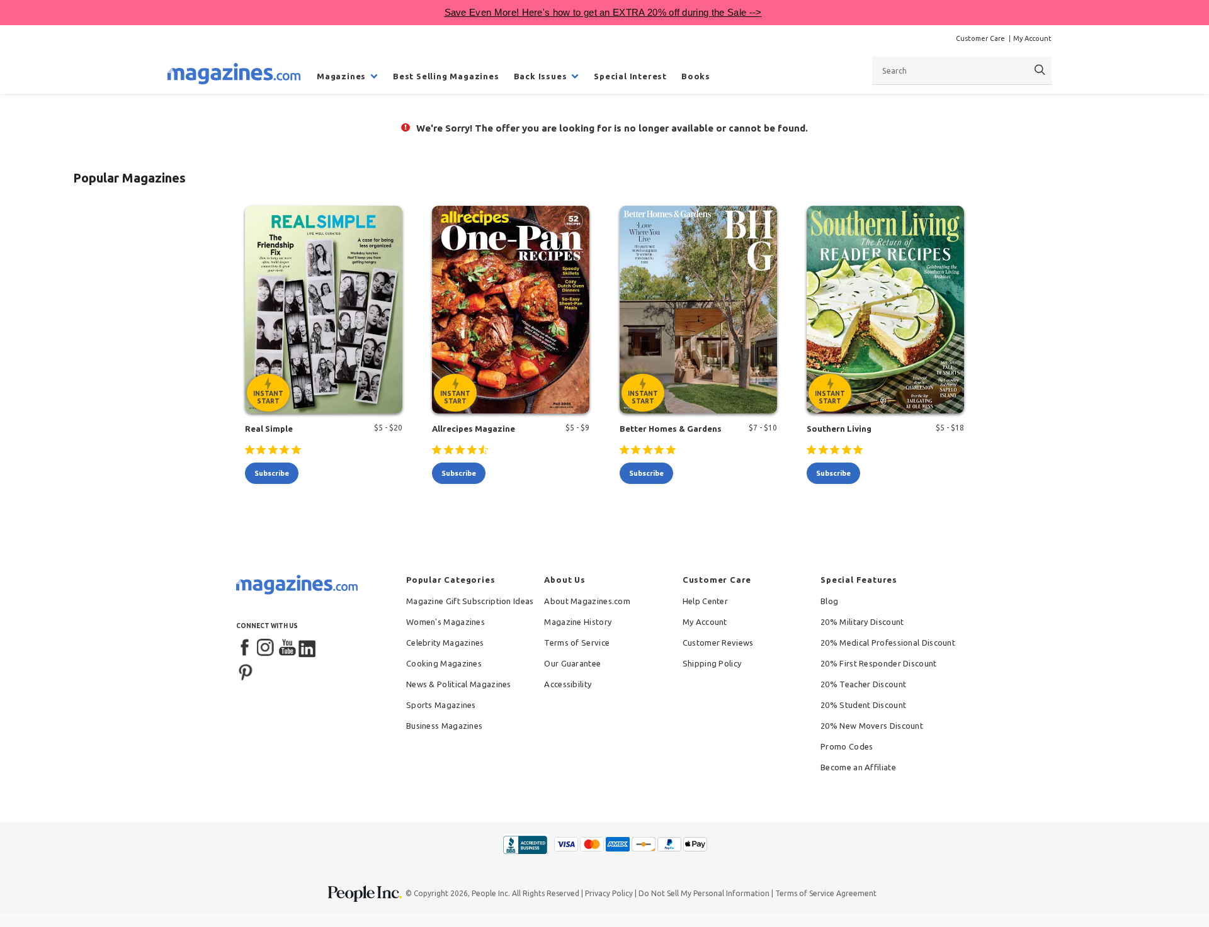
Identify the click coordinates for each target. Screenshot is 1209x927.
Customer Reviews (718, 642)
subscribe (271, 473)
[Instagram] (266, 648)
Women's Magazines (445, 621)
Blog (829, 601)
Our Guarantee (572, 663)
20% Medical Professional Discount (887, 642)
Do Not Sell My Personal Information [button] (704, 893)
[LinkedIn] (307, 648)
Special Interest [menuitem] (630, 76)
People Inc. (491, 893)
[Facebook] (245, 648)
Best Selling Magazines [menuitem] (446, 76)
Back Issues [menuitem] (540, 76)
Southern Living (839, 428)
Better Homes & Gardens (671, 428)
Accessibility (567, 684)
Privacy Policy (609, 893)
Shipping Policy (712, 663)
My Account (1032, 38)
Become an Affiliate (858, 767)
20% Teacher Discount (863, 684)
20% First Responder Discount (878, 663)
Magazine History (577, 621)
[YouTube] (287, 648)
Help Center (705, 601)
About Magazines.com (587, 601)
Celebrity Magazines (445, 642)
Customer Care (980, 38)
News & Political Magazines (458, 684)
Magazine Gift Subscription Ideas (470, 601)
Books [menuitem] (695, 76)
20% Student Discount (863, 704)
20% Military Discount (862, 621)
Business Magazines (444, 725)
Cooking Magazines (444, 663)
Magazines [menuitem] (341, 76)
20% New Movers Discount (871, 725)
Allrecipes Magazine (473, 428)
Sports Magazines (441, 704)
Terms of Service (577, 642)
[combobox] (962, 70)
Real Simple (269, 428)
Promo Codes (846, 746)
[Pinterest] (245, 670)
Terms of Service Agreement (826, 893)
